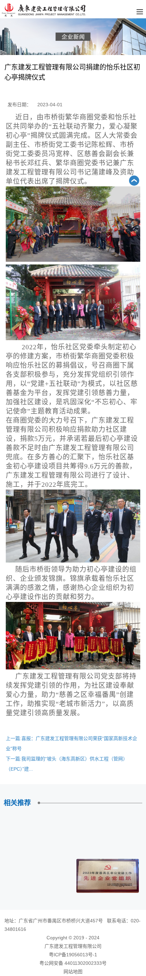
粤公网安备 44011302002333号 (73, 963)
